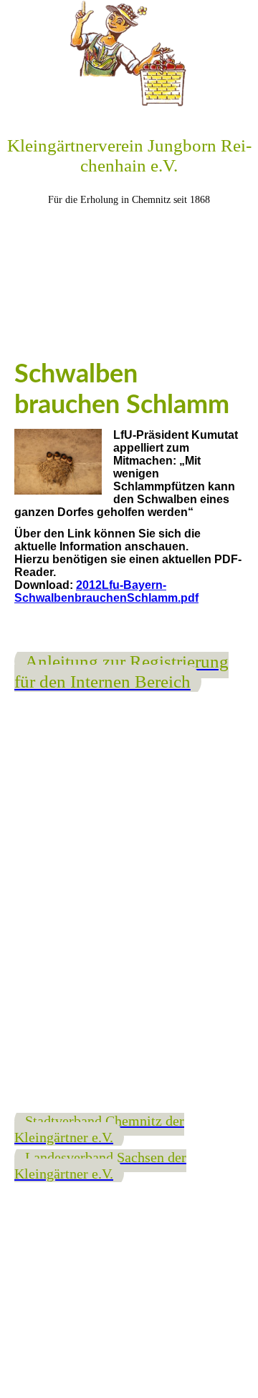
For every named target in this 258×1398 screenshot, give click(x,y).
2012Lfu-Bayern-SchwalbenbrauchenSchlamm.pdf (106, 591)
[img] (129, 53)
